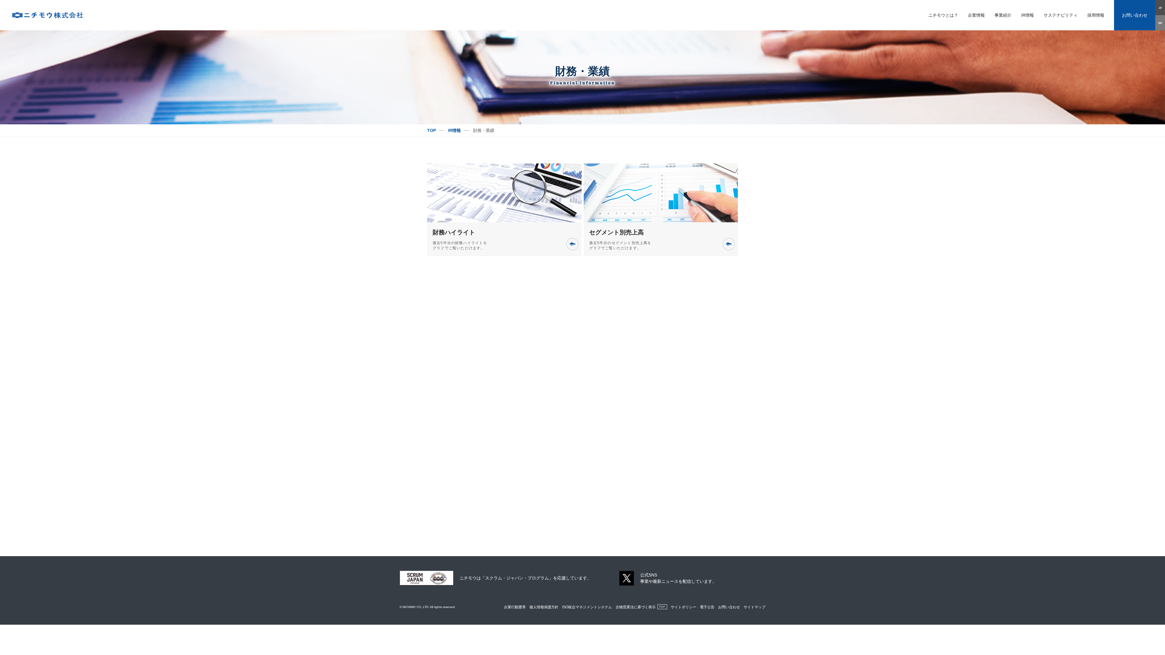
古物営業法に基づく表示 (636, 607)
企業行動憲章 (515, 607)
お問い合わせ (1134, 15)
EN (1160, 23)
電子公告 (707, 607)
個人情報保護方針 (544, 607)
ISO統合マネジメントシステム (587, 607)
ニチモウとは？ (943, 15)
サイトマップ (754, 607)
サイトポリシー (683, 607)
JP (1160, 7)
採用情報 (1095, 15)
